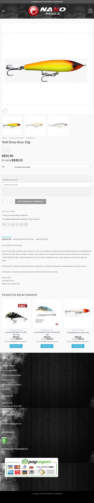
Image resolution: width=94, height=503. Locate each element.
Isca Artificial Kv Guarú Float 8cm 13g (47, 333)
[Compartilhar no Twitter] (13, 225)
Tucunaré (36, 219)
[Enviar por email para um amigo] (17, 225)
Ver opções (16, 346)
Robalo (8, 219)
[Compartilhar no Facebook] (8, 225)
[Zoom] (5, 110)
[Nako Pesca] (47, 11)
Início (4, 138)
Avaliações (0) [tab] (42, 239)
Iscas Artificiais (16, 138)
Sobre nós (6, 389)
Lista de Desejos (8, 365)
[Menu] (3, 11)
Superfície (30, 138)
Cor (3, 167)
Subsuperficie (15, 219)
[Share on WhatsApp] (4, 225)
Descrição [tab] (6, 239)
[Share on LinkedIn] (26, 225)
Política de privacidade (11, 375)
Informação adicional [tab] (23, 239)
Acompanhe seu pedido (11, 384)
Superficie (24, 219)
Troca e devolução (9, 370)
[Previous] (7, 69)
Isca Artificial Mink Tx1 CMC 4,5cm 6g (16, 333)
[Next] (87, 69)
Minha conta (7, 380)
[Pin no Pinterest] (22, 225)
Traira (30, 219)
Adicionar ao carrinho (31, 201)
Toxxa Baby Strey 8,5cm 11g (78, 332)
